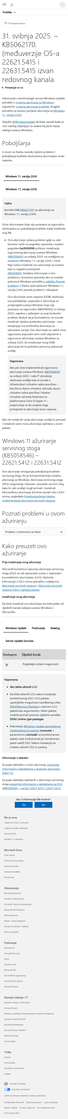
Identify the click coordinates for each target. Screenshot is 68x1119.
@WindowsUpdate (23, 122)
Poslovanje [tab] (38, 628)
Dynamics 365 (10, 964)
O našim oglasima (27, 1107)
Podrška (8, 12)
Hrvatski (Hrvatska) (17, 1083)
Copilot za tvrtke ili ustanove (16, 822)
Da (23, 805)
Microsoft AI (9, 948)
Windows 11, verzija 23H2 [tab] (21, 176)
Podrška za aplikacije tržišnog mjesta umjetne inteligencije (29, 1013)
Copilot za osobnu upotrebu (16, 828)
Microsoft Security (12, 953)
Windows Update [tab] (16, 628)
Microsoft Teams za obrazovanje (18, 904)
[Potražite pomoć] (12, 4)
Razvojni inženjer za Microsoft (17, 1002)
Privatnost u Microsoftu (14, 1068)
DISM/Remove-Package (24, 706)
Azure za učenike (11, 932)
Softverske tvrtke (11, 1035)
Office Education (11, 915)
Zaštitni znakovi (10, 1107)
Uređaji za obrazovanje (14, 898)
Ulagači (7, 1073)
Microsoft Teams (11, 986)
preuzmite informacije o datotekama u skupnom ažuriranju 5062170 (31, 769)
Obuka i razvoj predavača (14, 921)
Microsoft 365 (10, 833)
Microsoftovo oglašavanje (15, 975)
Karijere (7, 1057)
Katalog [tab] (55, 628)
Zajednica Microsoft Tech (14, 1019)
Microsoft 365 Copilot (13, 981)
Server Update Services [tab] (19, 641)
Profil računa (9, 855)
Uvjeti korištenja (51, 1102)
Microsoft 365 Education (14, 909)
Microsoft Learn (10, 1008)
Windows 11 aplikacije (13, 839)
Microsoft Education (12, 893)
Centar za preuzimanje (13, 860)
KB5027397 (27, 210)
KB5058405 (16, 256)
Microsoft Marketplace (13, 1024)
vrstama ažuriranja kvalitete (32, 106)
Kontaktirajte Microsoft (14, 1102)
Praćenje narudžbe (12, 871)
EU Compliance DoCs (46, 1107)
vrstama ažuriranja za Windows (35, 102)
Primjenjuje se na (14, 87)
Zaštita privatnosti (33, 1102)
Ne (43, 805)
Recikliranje (9, 877)
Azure (6, 959)
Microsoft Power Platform (15, 1030)
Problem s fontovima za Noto (23, 532)
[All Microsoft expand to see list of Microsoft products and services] (4, 5)
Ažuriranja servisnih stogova (19, 585)
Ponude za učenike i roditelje (16, 926)
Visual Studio (9, 1041)
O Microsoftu (9, 1062)
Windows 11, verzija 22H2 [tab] (21, 189)
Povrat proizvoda (11, 866)
